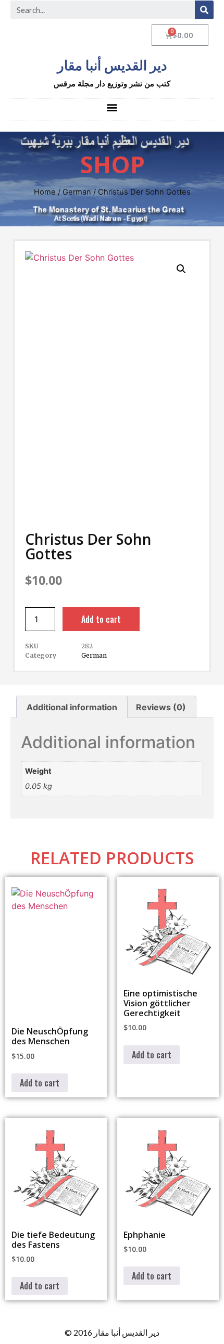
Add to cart (101, 619)
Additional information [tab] (72, 707)
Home (45, 192)
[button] (112, 107)
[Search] (204, 10)
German (77, 192)
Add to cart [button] (39, 1083)
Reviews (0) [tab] (161, 707)
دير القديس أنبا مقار (112, 65)
